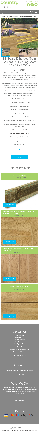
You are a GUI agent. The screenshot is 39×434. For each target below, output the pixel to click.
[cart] (36, 5)
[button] (36, 19)
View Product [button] (9, 204)
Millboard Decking (19, 16)
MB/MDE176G (31, 16)
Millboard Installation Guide (19, 133)
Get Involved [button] (19, 400)
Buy (19, 157)
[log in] (28, 4)
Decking (9, 16)
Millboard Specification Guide (19, 137)
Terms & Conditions (30, 430)
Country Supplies (25, 428)
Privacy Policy (6, 430)
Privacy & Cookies (18, 430)
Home (3, 16)
